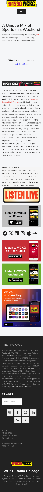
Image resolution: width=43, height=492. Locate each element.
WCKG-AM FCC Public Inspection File (20, 479)
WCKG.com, (6, 355)
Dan (37, 35)
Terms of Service (16, 481)
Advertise (26, 481)
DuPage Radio (31, 368)
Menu (21, 11)
